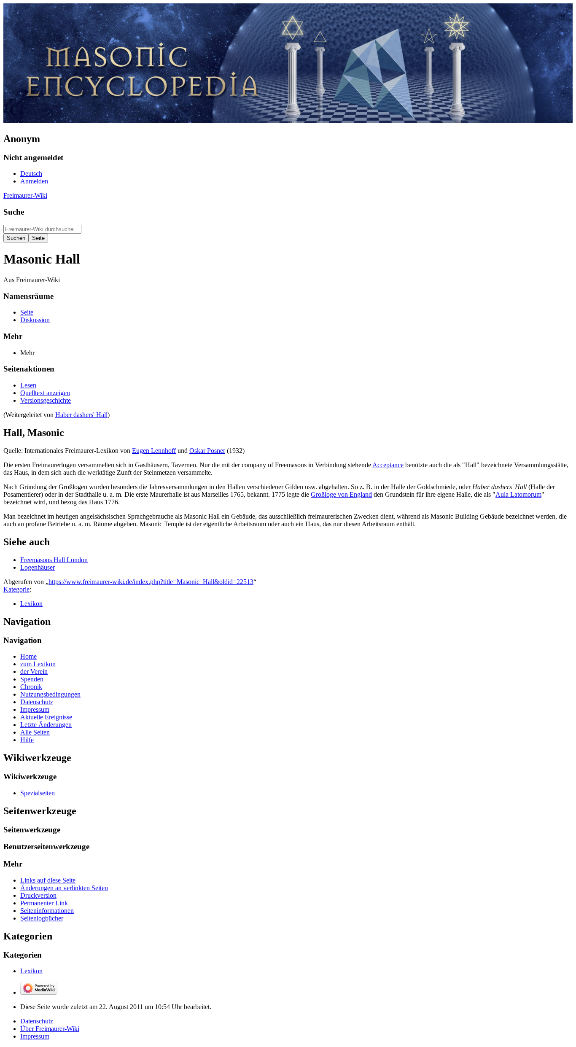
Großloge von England (341, 494)
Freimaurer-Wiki (25, 195)
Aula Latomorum (518, 494)
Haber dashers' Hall (81, 414)
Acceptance (388, 464)
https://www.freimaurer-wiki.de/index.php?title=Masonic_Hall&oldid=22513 (150, 581)
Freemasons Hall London (54, 559)
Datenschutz (36, 1021)
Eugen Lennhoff (154, 450)
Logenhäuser (37, 567)
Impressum (34, 1036)
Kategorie (16, 589)
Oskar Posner (207, 450)
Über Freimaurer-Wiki (49, 1028)
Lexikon (31, 603)
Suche (13, 211)
